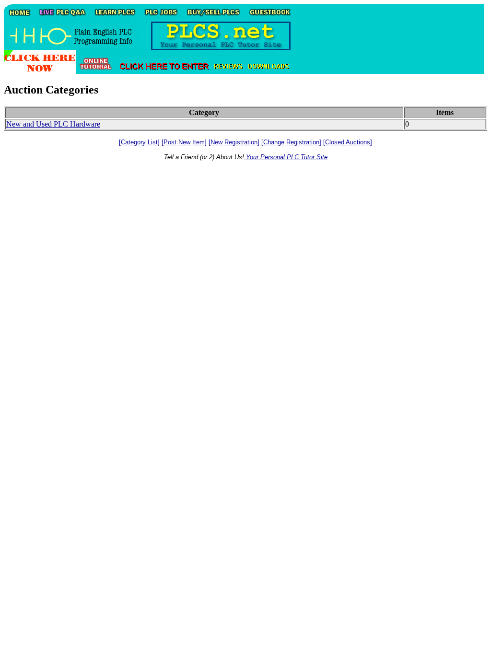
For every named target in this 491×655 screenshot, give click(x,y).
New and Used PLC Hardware (53, 124)
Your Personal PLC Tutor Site (285, 157)
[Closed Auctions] (347, 142)
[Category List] (139, 142)
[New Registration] (234, 142)
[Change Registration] (291, 142)
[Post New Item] (184, 142)
